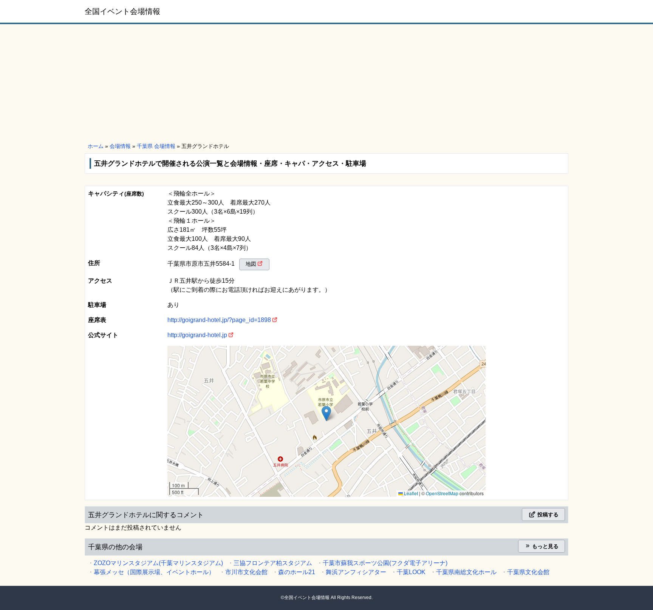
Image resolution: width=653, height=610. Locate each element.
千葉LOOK (411, 572)
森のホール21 (296, 572)
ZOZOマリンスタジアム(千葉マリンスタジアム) (158, 563)
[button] (326, 413)
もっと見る (545, 546)
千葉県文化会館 (528, 572)
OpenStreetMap (442, 493)
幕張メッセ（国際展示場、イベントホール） (154, 572)
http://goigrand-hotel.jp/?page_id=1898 (219, 320)
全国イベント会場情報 (122, 11)
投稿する (547, 514)
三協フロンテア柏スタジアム (273, 563)
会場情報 (120, 146)
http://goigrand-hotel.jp (197, 335)
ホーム (96, 146)
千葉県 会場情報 (156, 146)
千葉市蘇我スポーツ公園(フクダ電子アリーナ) (385, 563)
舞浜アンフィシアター (356, 572)
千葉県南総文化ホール (466, 572)
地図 (251, 264)
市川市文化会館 (246, 572)
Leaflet (410, 493)
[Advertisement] (326, 84)
